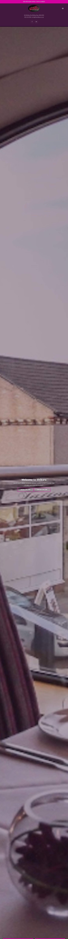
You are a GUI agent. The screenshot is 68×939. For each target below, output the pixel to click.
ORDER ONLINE (42, 490)
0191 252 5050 (27, 17)
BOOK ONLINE (25, 490)
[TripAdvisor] (36, 22)
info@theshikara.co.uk (38, 17)
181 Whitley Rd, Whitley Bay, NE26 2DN (34, 15)
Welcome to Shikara (34, 480)
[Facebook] (32, 22)
